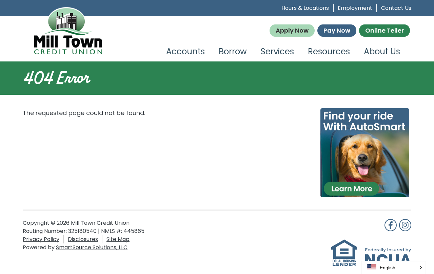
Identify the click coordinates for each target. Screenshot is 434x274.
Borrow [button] (233, 51)
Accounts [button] (185, 51)
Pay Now (336, 30)
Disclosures (83, 239)
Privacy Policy (41, 239)
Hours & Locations (305, 8)
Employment (355, 8)
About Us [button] (382, 51)
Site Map (118, 239)
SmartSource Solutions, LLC (91, 247)
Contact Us (396, 8)
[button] (394, 267)
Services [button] (277, 51)
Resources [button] (329, 51)
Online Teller (384, 30)
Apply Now (292, 30)
